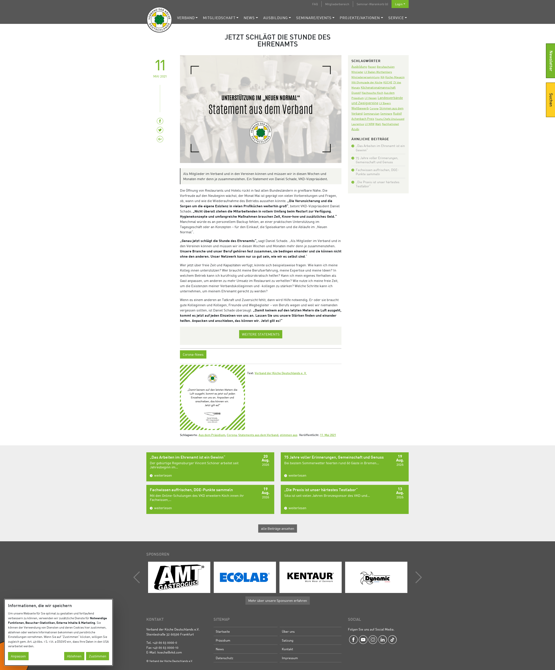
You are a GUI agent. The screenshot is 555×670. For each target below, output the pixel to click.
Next (417, 577)
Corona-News (193, 354)
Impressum (290, 658)
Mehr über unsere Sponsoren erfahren (277, 600)
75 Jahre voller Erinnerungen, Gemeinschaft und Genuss (377, 160)
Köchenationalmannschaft (378, 87)
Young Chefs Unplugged (389, 118)
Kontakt (287, 649)
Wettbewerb (360, 108)
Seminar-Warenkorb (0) (372, 4)
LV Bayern (385, 103)
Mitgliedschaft (219, 17)
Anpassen (18, 656)
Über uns (288, 631)
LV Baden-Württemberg (378, 72)
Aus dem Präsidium (212, 435)
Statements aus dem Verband (258, 435)
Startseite (223, 631)
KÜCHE (387, 82)
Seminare (386, 113)
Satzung (287, 640)
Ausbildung (275, 17)
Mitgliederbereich (337, 4)
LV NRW (369, 124)
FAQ (315, 4)
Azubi (355, 129)
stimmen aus (288, 435)
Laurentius (357, 124)
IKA (382, 77)
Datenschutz (224, 658)
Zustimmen (97, 656)
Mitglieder (357, 72)
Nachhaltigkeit (390, 124)
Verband (186, 17)
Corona (232, 435)
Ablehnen (74, 656)
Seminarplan (371, 113)
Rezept (372, 66)
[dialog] (58, 632)
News (249, 17)
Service (396, 17)
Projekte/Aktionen (360, 17)
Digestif (356, 92)
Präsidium (223, 640)
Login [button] (399, 4)
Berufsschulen (386, 66)
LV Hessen (371, 98)
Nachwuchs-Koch (372, 92)
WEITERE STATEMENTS (260, 334)
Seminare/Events (313, 17)
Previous (137, 577)
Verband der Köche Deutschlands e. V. (281, 373)
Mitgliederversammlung (365, 77)
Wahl (378, 124)
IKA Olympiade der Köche (366, 82)
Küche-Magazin (395, 77)
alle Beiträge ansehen (277, 528)
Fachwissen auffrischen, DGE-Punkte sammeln (377, 172)
